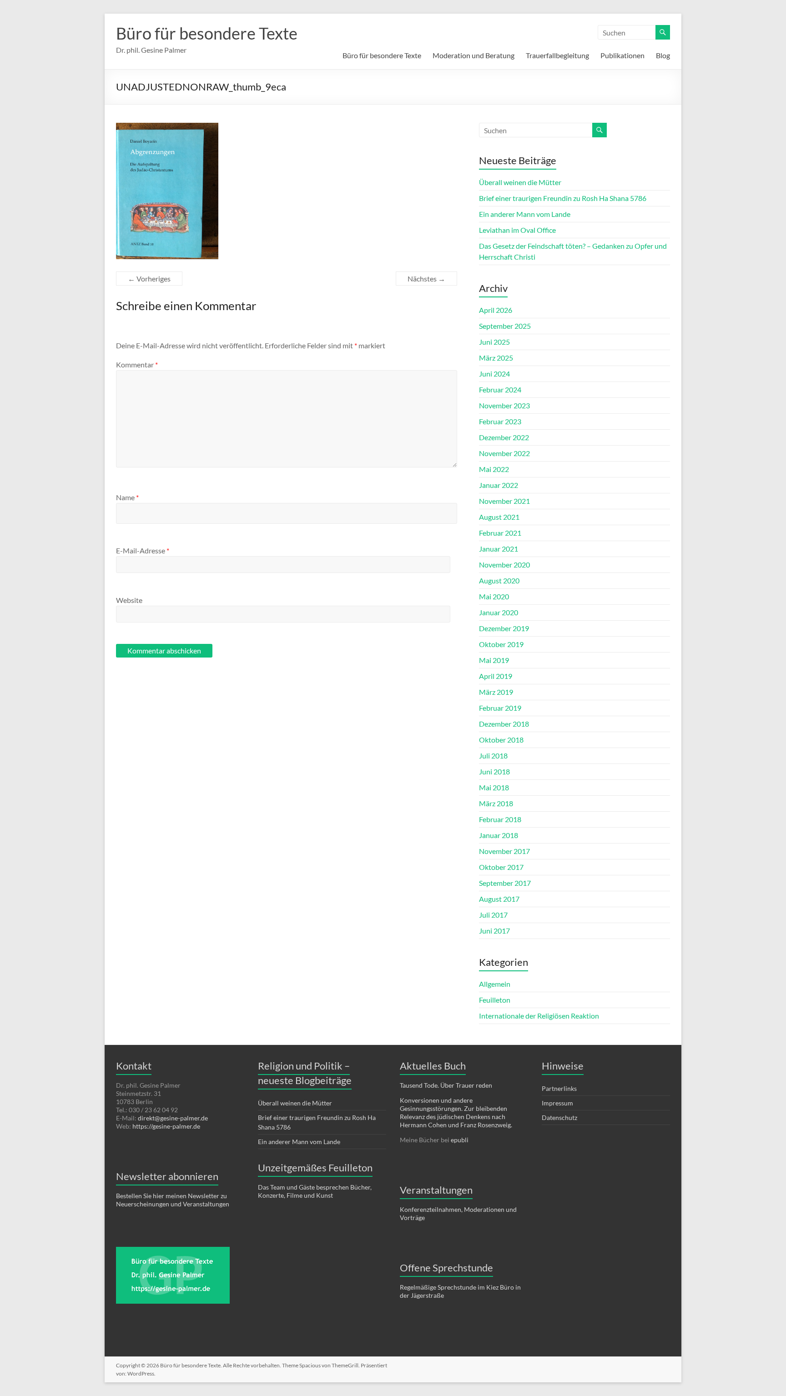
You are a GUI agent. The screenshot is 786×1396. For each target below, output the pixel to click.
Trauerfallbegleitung (557, 55)
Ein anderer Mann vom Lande (524, 214)
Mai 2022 (494, 469)
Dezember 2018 (504, 723)
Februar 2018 (500, 819)
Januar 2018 (498, 835)
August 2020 (499, 580)
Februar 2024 (500, 389)
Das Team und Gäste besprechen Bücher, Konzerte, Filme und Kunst (315, 1191)
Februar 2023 (500, 421)
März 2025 (496, 357)
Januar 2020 (498, 612)
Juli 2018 (493, 755)
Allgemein (494, 983)
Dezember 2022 (504, 437)
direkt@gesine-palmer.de (173, 1118)
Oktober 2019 (501, 644)
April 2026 (495, 310)
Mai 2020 (494, 596)
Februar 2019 (500, 707)
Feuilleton (494, 999)
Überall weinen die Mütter (520, 182)
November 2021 (504, 501)
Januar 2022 (498, 485)
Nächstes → (426, 278)
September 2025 (505, 325)
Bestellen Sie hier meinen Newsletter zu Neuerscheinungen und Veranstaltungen (172, 1200)
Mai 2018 (494, 787)
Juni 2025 (494, 341)
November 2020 (504, 564)
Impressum (557, 1103)
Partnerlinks (559, 1088)
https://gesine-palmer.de (166, 1126)
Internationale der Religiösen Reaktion (539, 1015)
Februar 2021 (500, 532)
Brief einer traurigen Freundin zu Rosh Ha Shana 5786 (562, 198)
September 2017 (505, 883)
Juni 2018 (494, 771)
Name (127, 497)
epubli (460, 1140)
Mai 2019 (494, 660)
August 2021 (499, 516)
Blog (663, 55)
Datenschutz (559, 1117)
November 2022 (504, 453)
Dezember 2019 (504, 628)
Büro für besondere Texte (206, 33)
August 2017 (499, 898)
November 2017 (504, 851)
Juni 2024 (494, 373)
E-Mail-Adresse (142, 550)
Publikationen (622, 55)
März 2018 (496, 803)
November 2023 (504, 405)
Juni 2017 (494, 930)
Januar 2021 (498, 548)
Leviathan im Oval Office (517, 230)
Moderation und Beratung (473, 55)
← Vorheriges (149, 278)
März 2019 (496, 692)
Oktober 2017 (501, 867)
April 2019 (495, 676)
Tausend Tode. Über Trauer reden (446, 1085)
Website (129, 600)
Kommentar (137, 364)
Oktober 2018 (501, 739)
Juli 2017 (493, 914)
